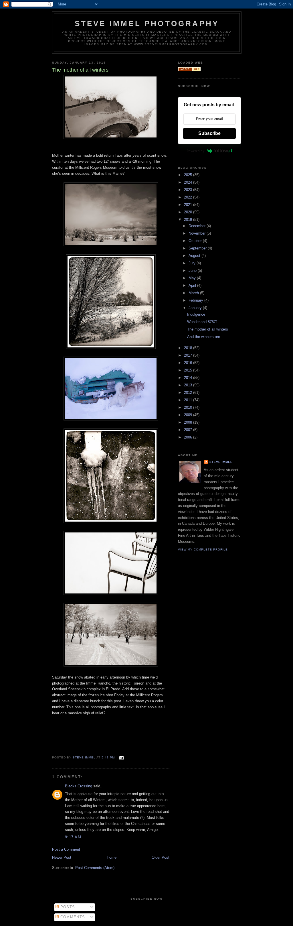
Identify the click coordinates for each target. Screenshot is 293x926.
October (196, 241)
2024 (188, 182)
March (194, 293)
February (196, 300)
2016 (188, 363)
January (196, 308)
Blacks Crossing (78, 786)
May (193, 278)
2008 (188, 422)
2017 (188, 355)
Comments (72, 917)
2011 (188, 400)
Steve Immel (220, 461)
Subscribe (209, 133)
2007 (188, 430)
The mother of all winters (207, 329)
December (198, 226)
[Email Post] (121, 757)
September (198, 248)
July (193, 263)
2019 (188, 219)
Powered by (196, 151)
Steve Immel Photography (147, 23)
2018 (188, 348)
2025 (188, 175)
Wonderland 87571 (202, 322)
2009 (188, 415)
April (193, 285)
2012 (188, 392)
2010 (188, 407)
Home (111, 857)
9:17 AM (73, 837)
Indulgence (196, 314)
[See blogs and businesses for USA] (189, 70)
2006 (188, 437)
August (195, 255)
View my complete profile (203, 549)
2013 (188, 385)
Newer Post (61, 857)
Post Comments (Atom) (94, 868)
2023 (188, 190)
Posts (67, 907)
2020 (188, 212)
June (193, 270)
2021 (188, 204)
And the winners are (203, 337)
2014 (188, 377)
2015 (188, 370)
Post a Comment (66, 849)
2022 (188, 197)
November (198, 233)
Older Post (160, 857)
